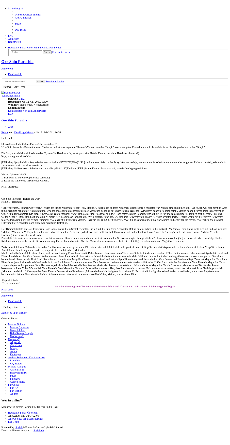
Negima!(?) (14, 339)
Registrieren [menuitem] (14, 41)
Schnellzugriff (15, 8)
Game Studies (17, 381)
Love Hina (16, 360)
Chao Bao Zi (17, 369)
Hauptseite (13, 412)
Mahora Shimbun (19, 327)
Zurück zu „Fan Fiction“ (14, 312)
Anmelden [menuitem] (13, 38)
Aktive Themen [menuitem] (23, 17)
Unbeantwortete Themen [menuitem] (28, 14)
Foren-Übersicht (28, 412)
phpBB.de (38, 430)
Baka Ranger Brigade (21, 333)
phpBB (19, 427)
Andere (14, 393)
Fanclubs (15, 378)
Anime (13, 351)
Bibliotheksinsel (18, 372)
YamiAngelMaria (10, 95)
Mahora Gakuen (16, 324)
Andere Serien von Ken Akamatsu (26, 357)
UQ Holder (16, 363)
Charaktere (16, 345)
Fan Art (14, 387)
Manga (14, 348)
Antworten (7, 68)
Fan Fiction (16, 390)
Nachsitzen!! (17, 336)
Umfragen (15, 354)
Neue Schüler (17, 330)
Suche (47, 52)
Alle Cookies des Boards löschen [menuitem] (25, 418)
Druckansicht (15, 74)
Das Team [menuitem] (20, 29)
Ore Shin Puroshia (17, 61)
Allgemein (15, 342)
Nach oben (7, 289)
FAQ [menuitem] (10, 35)
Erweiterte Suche (61, 52)
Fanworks (13, 384)
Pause (13, 375)
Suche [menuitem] (18, 23)
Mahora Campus (17, 366)
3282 (22, 98)
